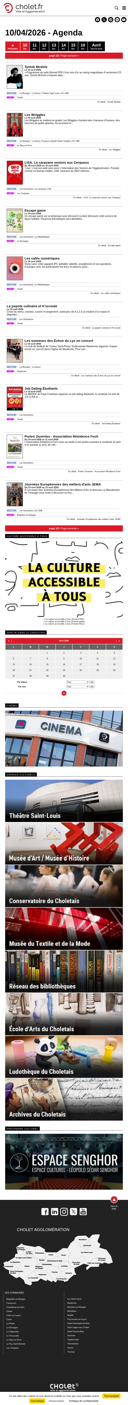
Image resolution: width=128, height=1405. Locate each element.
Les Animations (26, 189)
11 (97, 658)
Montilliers (71, 1311)
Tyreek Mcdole (36, 67)
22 (47, 670)
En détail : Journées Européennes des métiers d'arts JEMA (94, 519)
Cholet (20, 97)
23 (64, 670)
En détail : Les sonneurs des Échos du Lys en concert (96, 375)
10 (81, 658)
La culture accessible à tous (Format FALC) (64, 624)
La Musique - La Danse (30, 93)
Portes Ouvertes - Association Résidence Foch (61, 436)
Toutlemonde (73, 1339)
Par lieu (22, 686)
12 (114, 658)
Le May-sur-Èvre (13, 1340)
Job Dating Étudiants (41, 388)
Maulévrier (21, 371)
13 (14, 664)
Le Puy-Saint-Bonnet (15, 1344)
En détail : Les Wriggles (110, 149)
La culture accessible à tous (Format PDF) (65, 619)
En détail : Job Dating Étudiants (106, 423)
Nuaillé (70, 1315)
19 (114, 664)
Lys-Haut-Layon (74, 1299)
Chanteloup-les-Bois (15, 1307)
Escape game (35, 210)
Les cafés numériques (42, 258)
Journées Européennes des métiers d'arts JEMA (63, 484)
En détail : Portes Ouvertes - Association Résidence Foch (94, 471)
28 (30, 676)
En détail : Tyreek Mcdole (109, 102)
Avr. (25, 46)
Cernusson (11, 1303)
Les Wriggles (35, 115)
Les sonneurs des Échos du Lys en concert (59, 340)
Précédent (12, 46)
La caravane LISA (43, 189)
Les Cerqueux (23, 193)
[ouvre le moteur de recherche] (116, 8)
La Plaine (10, 1323)
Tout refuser (37, 1401)
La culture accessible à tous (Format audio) (64, 621)
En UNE (65, 93)
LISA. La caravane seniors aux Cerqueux (57, 162)
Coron (9, 1319)
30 (64, 676)
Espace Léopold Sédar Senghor (56, 141)
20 (14, 670)
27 (14, 676)
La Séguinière (12, 1331)
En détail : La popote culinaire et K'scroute (101, 328)
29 (47, 676)
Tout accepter (111, 1396)
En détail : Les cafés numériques (106, 293)
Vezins (70, 1348)
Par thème (22, 682)
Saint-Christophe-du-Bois (78, 1323)
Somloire (71, 1335)
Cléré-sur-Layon (13, 1315)
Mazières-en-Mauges (76, 1307)
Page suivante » (70, 55)
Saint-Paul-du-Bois (75, 1331)
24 (81, 670)
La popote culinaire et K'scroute (32, 306)
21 (30, 670)
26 (114, 670)
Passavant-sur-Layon (76, 1319)
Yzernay (71, 1352)
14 (30, 664)
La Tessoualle (12, 1336)
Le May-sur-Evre (24, 145)
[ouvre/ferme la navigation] (124, 8)
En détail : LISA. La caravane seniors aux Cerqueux (97, 197)
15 (47, 664)
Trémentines (73, 1344)
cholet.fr (29, 6)
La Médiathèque (42, 237)
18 (97, 664)
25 (97, 670)
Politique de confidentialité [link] (83, 1401)
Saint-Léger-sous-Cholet (78, 1327)
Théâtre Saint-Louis (51, 93)
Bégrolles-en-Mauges (26, 515)
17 (81, 664)
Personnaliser (56, 1401)
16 (64, 664)
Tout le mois (96, 46)
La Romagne (22, 241)
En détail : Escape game (109, 245)
